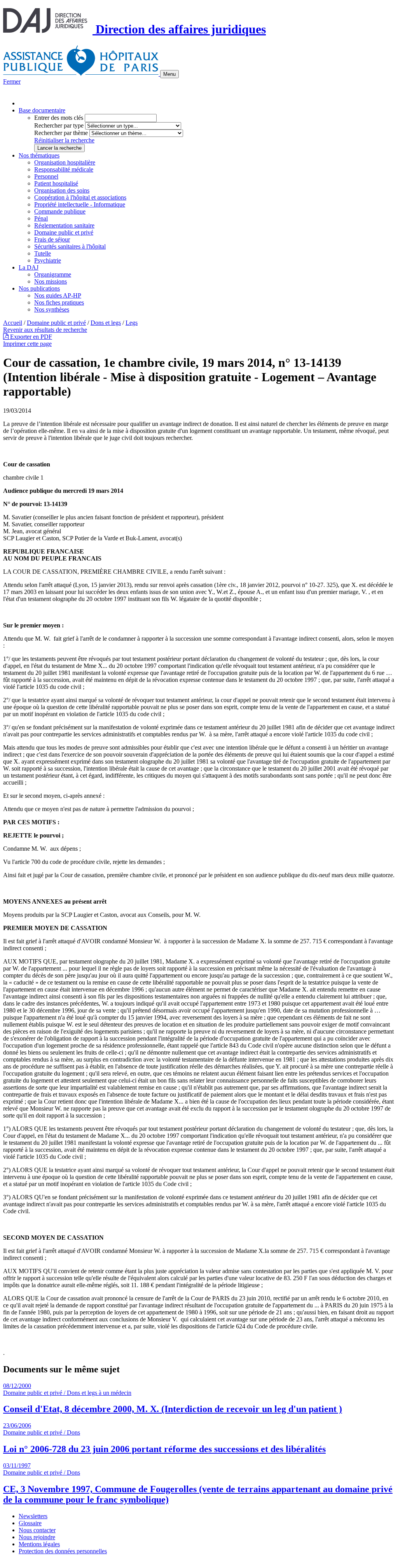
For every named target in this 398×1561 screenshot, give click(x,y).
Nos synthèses (51, 309)
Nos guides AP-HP (57, 295)
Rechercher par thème (61, 133)
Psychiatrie (47, 260)
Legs (132, 322)
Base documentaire (42, 110)
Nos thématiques (39, 155)
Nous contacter (37, 1530)
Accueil (12, 322)
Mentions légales (39, 1544)
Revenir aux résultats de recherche (45, 329)
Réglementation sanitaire (64, 225)
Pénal (41, 218)
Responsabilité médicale (63, 169)
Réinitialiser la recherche (64, 140)
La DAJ (28, 267)
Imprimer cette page (27, 343)
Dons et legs (106, 322)
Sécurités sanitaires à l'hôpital (70, 246)
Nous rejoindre (37, 1537)
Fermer (12, 81)
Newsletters (33, 1516)
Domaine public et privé (63, 232)
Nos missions (50, 281)
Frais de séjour (52, 239)
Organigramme (52, 274)
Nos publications (39, 288)
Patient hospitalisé (56, 183)
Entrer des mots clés (58, 117)
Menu (169, 74)
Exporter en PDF (30, 336)
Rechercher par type (59, 125)
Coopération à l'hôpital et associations (80, 197)
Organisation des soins (61, 190)
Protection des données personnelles (63, 1551)
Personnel (46, 176)
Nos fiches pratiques (59, 302)
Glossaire (30, 1523)
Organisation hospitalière (64, 162)
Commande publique (60, 211)
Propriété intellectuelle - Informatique (79, 204)
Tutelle (42, 253)
